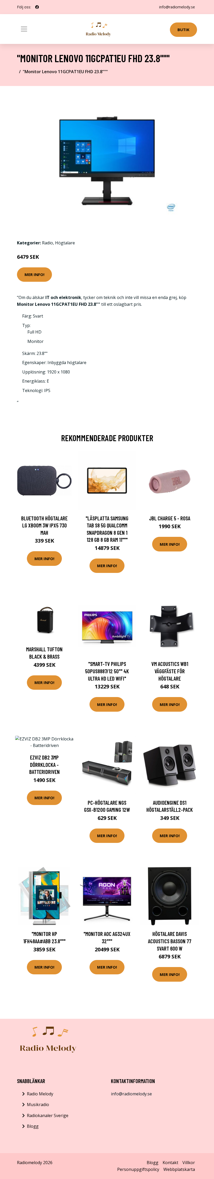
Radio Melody (40, 1094)
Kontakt (170, 1162)
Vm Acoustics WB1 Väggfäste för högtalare (169, 670)
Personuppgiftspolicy (138, 1169)
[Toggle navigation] (24, 29)
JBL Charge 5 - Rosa (169, 518)
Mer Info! (34, 274)
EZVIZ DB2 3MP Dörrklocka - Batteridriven (44, 764)
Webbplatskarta (179, 1169)
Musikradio (38, 1104)
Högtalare (65, 243)
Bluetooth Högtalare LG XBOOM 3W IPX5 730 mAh (44, 525)
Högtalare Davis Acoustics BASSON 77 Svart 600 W (169, 940)
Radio (47, 243)
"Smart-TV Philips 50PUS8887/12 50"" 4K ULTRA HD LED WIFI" (107, 670)
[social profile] (37, 7)
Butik (183, 29)
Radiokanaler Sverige (47, 1115)
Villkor (188, 1162)
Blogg (33, 1126)
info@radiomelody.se (177, 6)
